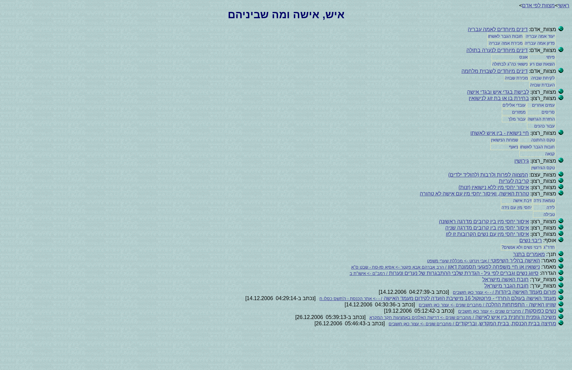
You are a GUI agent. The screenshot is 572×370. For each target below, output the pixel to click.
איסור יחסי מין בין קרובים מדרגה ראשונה (484, 221)
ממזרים (519, 112)
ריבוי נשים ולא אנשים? (521, 247)
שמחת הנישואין (504, 139)
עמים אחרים (543, 105)
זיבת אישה (522, 200)
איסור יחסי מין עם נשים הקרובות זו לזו (487, 234)
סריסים (548, 112)
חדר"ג (549, 247)
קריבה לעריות (514, 181)
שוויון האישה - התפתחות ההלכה (487, 304)
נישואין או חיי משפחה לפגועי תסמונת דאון (445, 267)
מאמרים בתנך (529, 254)
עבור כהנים (544, 126)
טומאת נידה (544, 200)
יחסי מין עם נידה (516, 207)
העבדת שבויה (542, 84)
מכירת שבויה (516, 78)
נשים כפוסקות (507, 311)
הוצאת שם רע (542, 64)
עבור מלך (517, 119)
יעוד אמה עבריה (540, 36)
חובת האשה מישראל (505, 279)
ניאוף (513, 146)
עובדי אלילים (514, 105)
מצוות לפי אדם (538, 5)
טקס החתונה (543, 139)
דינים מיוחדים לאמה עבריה (498, 29)
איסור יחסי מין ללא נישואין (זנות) (493, 187)
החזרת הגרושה (541, 119)
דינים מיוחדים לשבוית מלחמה (494, 71)
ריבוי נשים (530, 240)
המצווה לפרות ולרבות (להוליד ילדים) (488, 175)
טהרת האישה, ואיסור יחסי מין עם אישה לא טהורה (474, 193)
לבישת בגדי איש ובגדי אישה (498, 92)
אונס (523, 57)
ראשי (563, 5)
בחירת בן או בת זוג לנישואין (499, 98)
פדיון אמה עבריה (540, 43)
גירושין (521, 161)
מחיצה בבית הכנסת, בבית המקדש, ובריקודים (472, 323)
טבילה (549, 214)
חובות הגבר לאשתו (505, 36)
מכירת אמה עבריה (506, 43)
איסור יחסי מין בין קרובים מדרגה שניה (487, 228)
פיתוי (550, 57)
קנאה (550, 153)
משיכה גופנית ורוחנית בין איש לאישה (462, 317)
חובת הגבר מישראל (506, 286)
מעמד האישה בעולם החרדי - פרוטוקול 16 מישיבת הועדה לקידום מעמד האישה (437, 298)
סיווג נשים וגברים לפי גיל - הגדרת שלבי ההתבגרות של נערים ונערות (444, 273)
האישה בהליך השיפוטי (483, 260)
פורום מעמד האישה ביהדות (504, 292)
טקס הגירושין (543, 167)
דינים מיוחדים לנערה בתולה (497, 50)
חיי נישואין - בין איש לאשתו (499, 133)
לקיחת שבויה (543, 78)
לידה (551, 207)
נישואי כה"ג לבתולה (510, 64)
